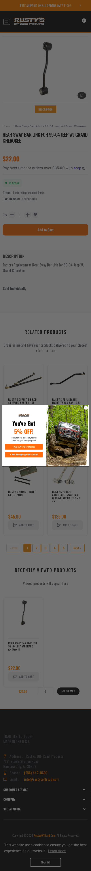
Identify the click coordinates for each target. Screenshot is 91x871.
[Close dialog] (86, 408)
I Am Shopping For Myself (24, 454)
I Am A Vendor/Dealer (24, 447)
